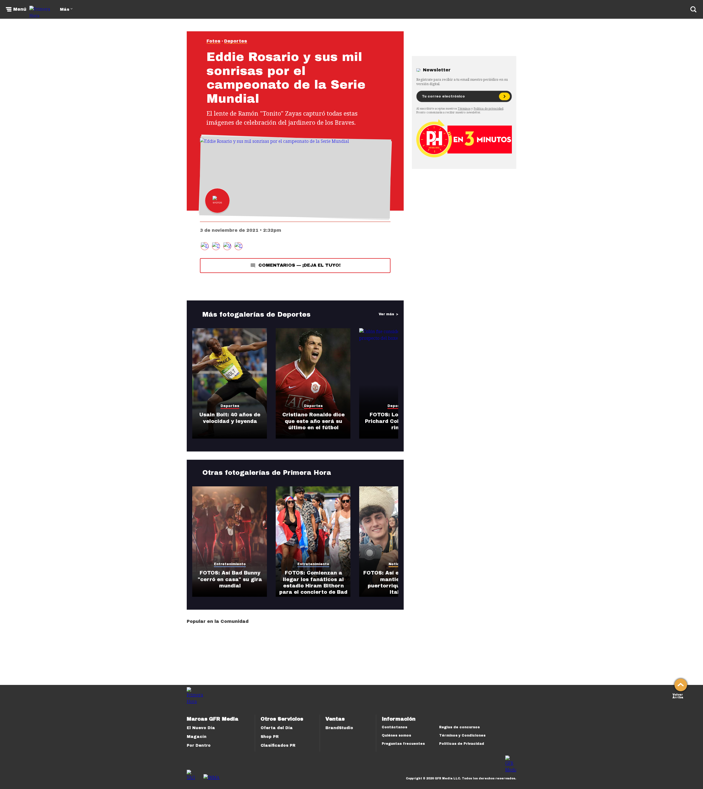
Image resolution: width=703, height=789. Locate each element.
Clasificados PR (278, 745)
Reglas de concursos (459, 727)
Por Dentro (199, 745)
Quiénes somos (396, 735)
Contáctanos (394, 727)
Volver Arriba (678, 695)
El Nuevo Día (201, 728)
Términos (464, 108)
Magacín (197, 737)
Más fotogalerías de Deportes (256, 314)
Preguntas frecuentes (403, 744)
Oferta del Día (277, 728)
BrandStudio (339, 728)
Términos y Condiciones (462, 735)
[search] (693, 9)
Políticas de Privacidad (461, 744)
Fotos (214, 41)
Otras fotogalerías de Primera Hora (266, 472)
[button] (216, 246)
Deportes (235, 41)
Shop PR (270, 737)
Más (64, 9)
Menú (19, 9)
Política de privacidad (488, 108)
